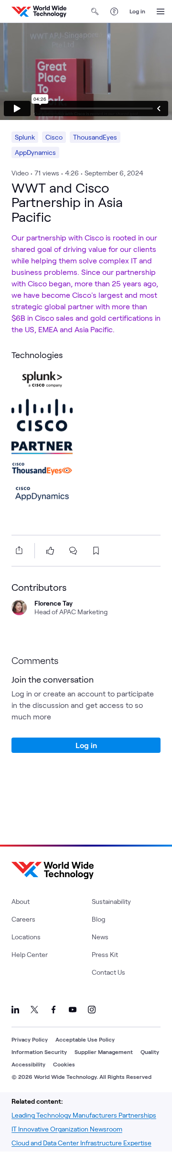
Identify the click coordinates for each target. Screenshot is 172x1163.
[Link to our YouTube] (72, 1009)
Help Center (29, 954)
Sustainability (111, 901)
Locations (26, 937)
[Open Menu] (160, 11)
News (100, 937)
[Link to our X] (34, 1009)
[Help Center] (114, 11)
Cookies (64, 1064)
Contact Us (108, 972)
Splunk (25, 137)
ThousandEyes (95, 137)
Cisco (54, 137)
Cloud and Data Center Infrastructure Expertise (81, 1143)
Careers (23, 919)
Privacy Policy (29, 1039)
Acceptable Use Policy (85, 1039)
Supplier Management (104, 1051)
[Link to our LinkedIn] (15, 1009)
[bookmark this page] (96, 550)
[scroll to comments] (73, 550)
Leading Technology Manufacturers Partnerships (83, 1115)
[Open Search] (95, 11)
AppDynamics (35, 152)
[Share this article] (17, 550)
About (20, 901)
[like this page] (50, 550)
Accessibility (28, 1064)
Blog (98, 919)
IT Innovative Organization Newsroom (66, 1129)
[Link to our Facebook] (53, 1009)
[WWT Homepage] (38, 11)
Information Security (39, 1051)
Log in (137, 11)
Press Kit (105, 954)
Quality (149, 1051)
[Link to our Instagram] (92, 1009)
